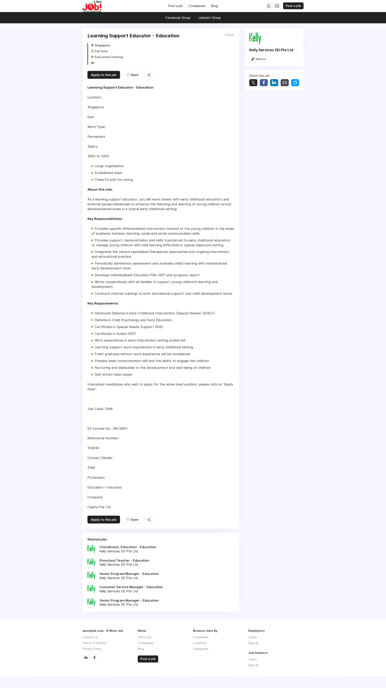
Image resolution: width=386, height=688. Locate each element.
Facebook (94, 657)
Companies (196, 6)
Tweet (253, 82)
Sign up (253, 643)
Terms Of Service (94, 643)
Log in (252, 637)
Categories (200, 649)
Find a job (175, 6)
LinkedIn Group (209, 18)
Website (261, 59)
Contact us (90, 637)
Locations (200, 643)
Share (264, 82)
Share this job (148, 75)
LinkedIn (85, 657)
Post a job (293, 6)
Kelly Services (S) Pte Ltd (271, 50)
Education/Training (109, 57)
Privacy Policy (92, 649)
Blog (214, 6)
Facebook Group (177, 18)
